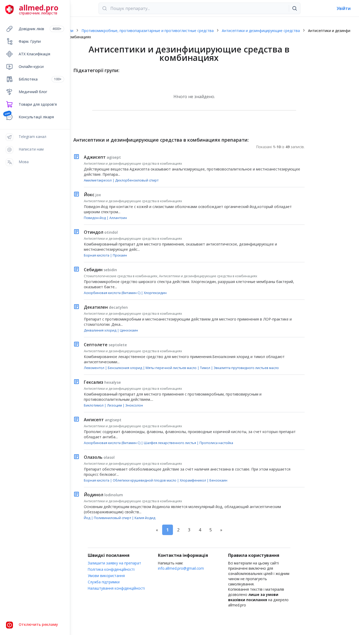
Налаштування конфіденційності (116, 588)
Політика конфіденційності (111, 569)
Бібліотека (40, 79)
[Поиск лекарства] (294, 8)
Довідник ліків (40, 28)
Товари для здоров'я (38, 104)
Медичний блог (33, 91)
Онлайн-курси (31, 66)
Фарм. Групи (30, 41)
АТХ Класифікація (34, 53)
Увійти (344, 8)
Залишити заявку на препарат (114, 563)
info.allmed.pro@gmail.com (181, 568)
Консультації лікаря (36, 116)
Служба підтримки (104, 581)
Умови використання (106, 575)
